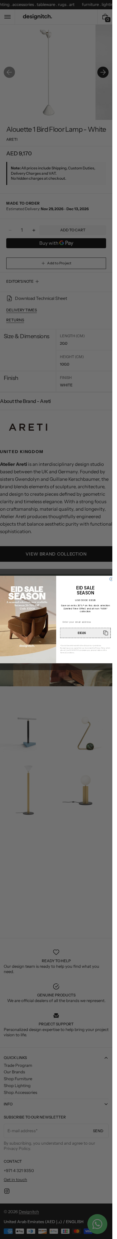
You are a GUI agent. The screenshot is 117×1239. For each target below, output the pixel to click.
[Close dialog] (111, 579)
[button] (85, 633)
